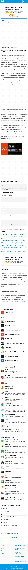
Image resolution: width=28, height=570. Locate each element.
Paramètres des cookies (20, 561)
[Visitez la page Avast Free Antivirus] (14, 15)
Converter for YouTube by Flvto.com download (12, 234)
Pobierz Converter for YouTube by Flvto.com (11, 251)
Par (12, 11)
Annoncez (3, 550)
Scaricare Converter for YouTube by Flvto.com (12, 245)
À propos (3, 545)
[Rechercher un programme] (23, 1)
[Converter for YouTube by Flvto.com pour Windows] (2, 10)
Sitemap (3, 553)
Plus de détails (14, 537)
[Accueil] (1, 5)
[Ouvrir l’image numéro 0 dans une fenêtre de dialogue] (11, 149)
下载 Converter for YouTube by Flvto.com (11, 243)
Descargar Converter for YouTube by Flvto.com (12, 240)
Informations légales (19, 556)
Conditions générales (20, 545)
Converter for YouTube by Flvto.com (13, 258)
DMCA (16, 559)
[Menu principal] (26, 1)
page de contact (18, 301)
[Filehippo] (5, 1)
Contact (3, 548)
